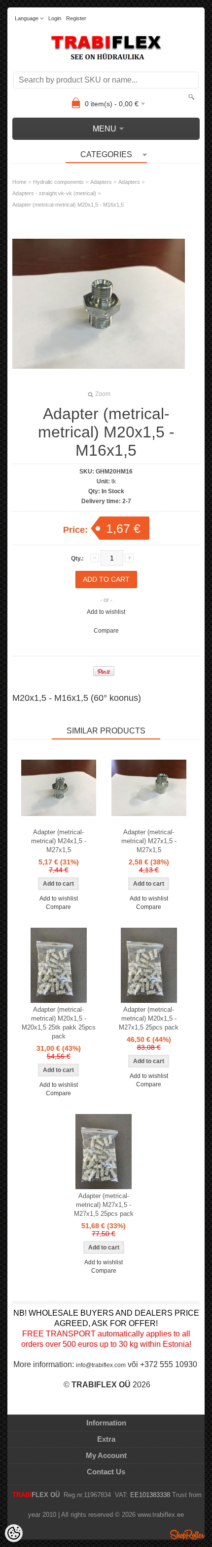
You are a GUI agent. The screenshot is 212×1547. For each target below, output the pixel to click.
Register (76, 18)
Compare (106, 630)
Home (19, 182)
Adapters (101, 182)
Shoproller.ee (187, 1535)
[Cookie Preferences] (14, 1533)
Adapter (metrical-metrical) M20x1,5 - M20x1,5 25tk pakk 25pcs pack (59, 1023)
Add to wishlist (106, 611)
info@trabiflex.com (101, 1365)
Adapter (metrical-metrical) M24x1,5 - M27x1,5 (58, 841)
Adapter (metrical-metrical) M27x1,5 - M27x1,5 (149, 841)
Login (54, 18)
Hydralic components (58, 182)
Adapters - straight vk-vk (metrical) (54, 193)
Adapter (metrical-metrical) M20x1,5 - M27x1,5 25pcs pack (148, 1018)
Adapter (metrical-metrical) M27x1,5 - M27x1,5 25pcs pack (104, 1204)
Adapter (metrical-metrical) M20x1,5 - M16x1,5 (68, 205)
